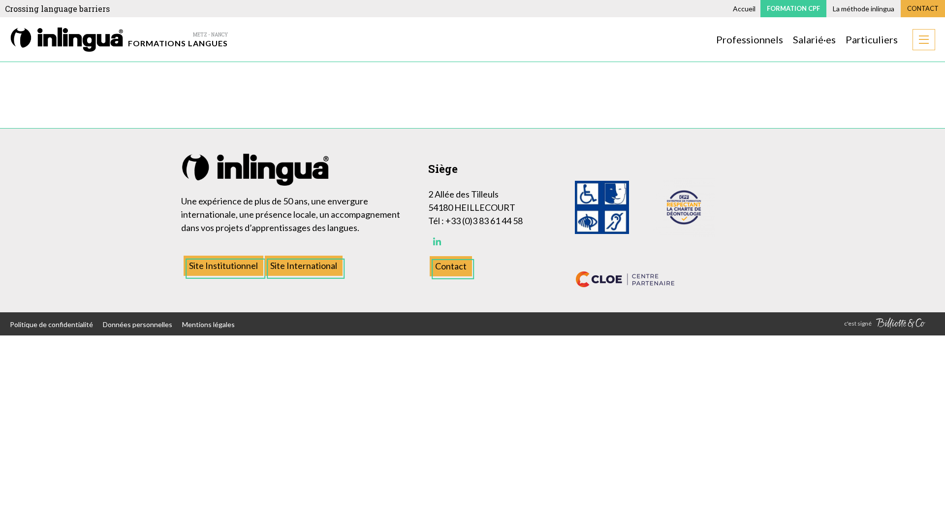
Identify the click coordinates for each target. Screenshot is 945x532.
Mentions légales (208, 324)
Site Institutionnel (223, 265)
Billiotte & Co (900, 324)
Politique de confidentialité (51, 324)
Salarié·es (814, 39)
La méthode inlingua (863, 8)
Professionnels (749, 39)
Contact (923, 8)
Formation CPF (793, 8)
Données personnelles (137, 324)
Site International (303, 265)
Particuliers (872, 39)
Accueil (744, 8)
